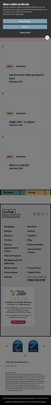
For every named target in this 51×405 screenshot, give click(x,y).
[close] (47, 38)
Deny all (25, 27)
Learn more (19, 14)
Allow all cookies (25, 21)
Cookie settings (25, 32)
